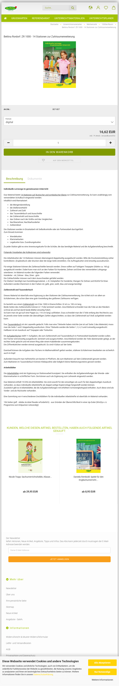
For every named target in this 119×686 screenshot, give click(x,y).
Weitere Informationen (102, 680)
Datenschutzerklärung (43, 674)
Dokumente (35, 178)
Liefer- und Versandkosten (18, 643)
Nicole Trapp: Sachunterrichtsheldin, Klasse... (30, 477)
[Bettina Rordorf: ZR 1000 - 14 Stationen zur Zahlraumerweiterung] (59, 64)
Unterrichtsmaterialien (69, 18)
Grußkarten (19, 18)
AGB (8, 649)
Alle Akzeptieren (102, 662)
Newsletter (11, 588)
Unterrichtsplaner (101, 18)
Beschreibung (14, 178)
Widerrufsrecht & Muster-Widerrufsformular (27, 637)
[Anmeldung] (98, 7)
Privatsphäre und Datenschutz (20, 655)
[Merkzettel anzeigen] (106, 7)
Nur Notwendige (102, 672)
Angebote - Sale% (14, 619)
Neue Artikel (12, 613)
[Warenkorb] (114, 7)
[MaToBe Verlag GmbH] (11, 8)
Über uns (10, 594)
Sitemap (10, 607)
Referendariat (41, 18)
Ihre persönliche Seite (16, 600)
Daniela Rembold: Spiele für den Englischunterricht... (89, 478)
